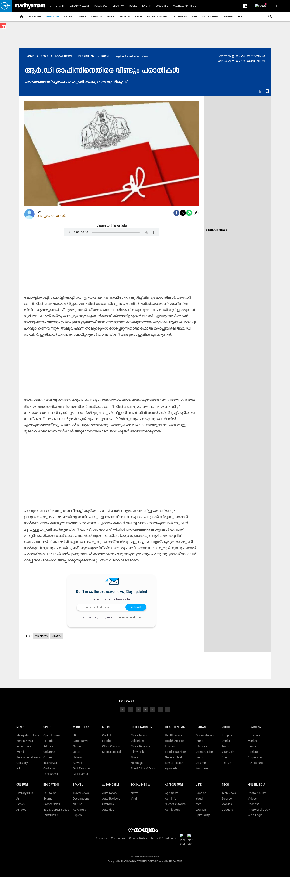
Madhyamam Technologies (138, 861)
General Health (174, 757)
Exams (47, 798)
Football (107, 740)
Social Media (140, 784)
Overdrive (108, 804)
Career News (51, 804)
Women (201, 809)
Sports (124, 16)
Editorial (48, 740)
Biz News (254, 735)
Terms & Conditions (129, 617)
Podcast (253, 804)
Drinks (226, 740)
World (20, 751)
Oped (47, 727)
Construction (204, 751)
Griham (201, 727)
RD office (57, 636)
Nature (77, 804)
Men (198, 804)
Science (227, 798)
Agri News (171, 793)
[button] (6, 6)
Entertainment (158, 16)
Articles (48, 746)
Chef (225, 757)
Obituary (22, 763)
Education (51, 784)
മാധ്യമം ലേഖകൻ (52, 216)
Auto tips (108, 809)
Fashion (201, 793)
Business (180, 16)
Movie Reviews (140, 746)
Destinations (81, 798)
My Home (35, 16)
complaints (41, 636)
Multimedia (210, 16)
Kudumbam (101, 5)
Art (18, 798)
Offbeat (48, 757)
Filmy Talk (137, 751)
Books (133, 5)
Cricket (106, 735)
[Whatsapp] (189, 213)
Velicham (118, 5)
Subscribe (162, 5)
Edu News (49, 793)
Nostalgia (137, 763)
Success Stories (175, 804)
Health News (175, 727)
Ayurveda (171, 768)
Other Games (111, 746)
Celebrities (137, 740)
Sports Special (111, 751)
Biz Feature (255, 763)
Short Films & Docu (143, 768)
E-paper (60, 5)
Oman (77, 746)
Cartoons (49, 768)
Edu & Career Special (56, 809)
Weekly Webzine (79, 5)
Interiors (201, 746)
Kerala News (24, 740)
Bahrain (78, 757)
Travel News (81, 793)
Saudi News (80, 740)
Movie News (139, 735)
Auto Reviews (111, 798)
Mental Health (174, 763)
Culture (22, 784)
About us (102, 838)
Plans (199, 740)
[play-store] (183, 839)
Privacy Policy (138, 838)
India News (23, 746)
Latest (69, 16)
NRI (18, 768)
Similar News (216, 230)
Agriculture (174, 784)
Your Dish (228, 751)
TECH (138, 16)
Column (201, 763)
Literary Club (24, 793)
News (82, 16)
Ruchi (226, 727)
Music (135, 757)
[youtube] (152, 709)
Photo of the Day (259, 809)
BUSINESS (254, 727)
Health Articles (174, 740)
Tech (225, 784)
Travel (229, 16)
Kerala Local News (28, 757)
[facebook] (176, 213)
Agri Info (170, 798)
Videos (252, 798)
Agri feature (172, 809)
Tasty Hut (228, 746)
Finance (253, 746)
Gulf (110, 16)
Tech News (229, 793)
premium (52, 16)
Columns (49, 751)
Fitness (170, 746)
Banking (253, 751)
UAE (75, 735)
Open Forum (51, 735)
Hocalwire (175, 861)
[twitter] (130, 709)
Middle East (82, 727)
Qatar (76, 751)
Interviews (50, 763)
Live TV (146, 5)
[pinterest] (167, 709)
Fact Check (50, 774)
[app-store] (190, 839)
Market (252, 740)
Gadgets (227, 809)
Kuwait (77, 763)
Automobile (111, 784)
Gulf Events (80, 774)
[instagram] (138, 709)
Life (194, 16)
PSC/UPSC (50, 815)
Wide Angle (255, 815)
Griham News (205, 735)
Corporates (255, 757)
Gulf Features (82, 768)
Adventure (79, 809)
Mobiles (227, 804)
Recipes (227, 735)
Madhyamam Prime (184, 5)
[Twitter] (183, 213)
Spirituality (203, 815)
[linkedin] (145, 709)
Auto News (109, 793)
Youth (200, 798)
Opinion (96, 16)
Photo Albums (257, 793)
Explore (78, 815)
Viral (134, 798)
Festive (226, 763)
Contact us (118, 838)
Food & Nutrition (176, 751)
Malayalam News (27, 735)
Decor (199, 757)
